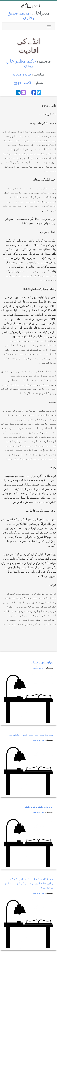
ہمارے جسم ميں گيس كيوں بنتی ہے (31, 735)
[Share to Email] (23, 92)
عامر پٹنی (38, 668)
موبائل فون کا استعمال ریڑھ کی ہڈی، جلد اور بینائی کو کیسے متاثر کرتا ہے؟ (28, 883)
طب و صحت (22, 74)
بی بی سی (38, 740)
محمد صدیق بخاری (20, 16)
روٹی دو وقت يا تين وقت (39, 807)
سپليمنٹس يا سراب (42, 663)
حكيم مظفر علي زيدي (21, 64)
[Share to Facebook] (33, 92)
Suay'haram (28, 5)
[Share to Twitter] (39, 92)
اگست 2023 (22, 83)
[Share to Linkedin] (18, 92)
